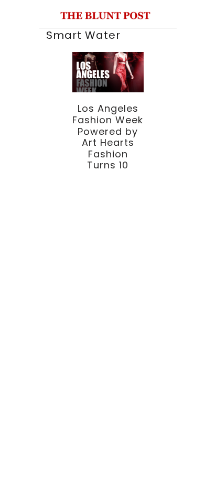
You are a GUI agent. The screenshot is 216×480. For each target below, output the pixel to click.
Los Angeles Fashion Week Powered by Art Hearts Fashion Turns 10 (107, 137)
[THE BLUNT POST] (105, 15)
